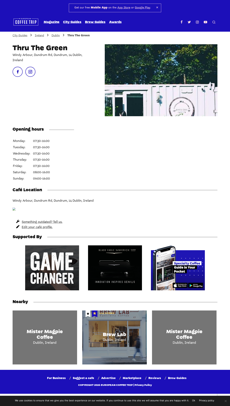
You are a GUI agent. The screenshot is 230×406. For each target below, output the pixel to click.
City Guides (72, 22)
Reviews (154, 378)
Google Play (142, 7)
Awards (115, 22)
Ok (193, 400)
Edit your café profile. (37, 227)
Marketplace (132, 378)
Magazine (51, 22)
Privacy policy (206, 400)
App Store (123, 7)
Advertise (108, 378)
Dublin (56, 35)
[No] (225, 401)
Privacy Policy (143, 385)
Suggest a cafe (83, 378)
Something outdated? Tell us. (42, 222)
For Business (56, 378)
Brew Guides (95, 22)
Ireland (39, 35)
